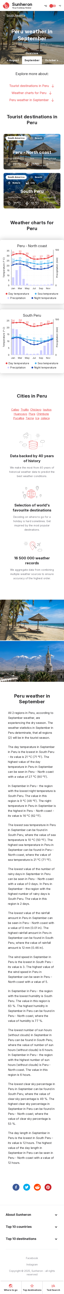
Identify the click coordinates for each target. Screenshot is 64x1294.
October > (51, 60)
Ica (37, 418)
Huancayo (20, 414)
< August (13, 60)
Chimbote (43, 414)
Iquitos (47, 409)
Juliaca (45, 418)
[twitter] (26, 1187)
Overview (32, 53)
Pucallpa (18, 418)
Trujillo (25, 409)
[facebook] (16, 1187)
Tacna (30, 418)
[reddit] (37, 1187)
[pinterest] (48, 1187)
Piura (32, 414)
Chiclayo (35, 409)
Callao (15, 409)
